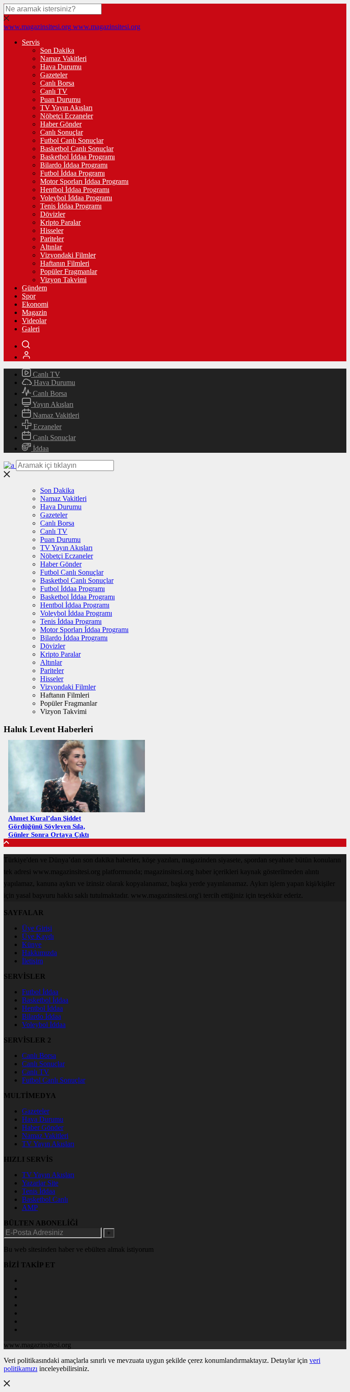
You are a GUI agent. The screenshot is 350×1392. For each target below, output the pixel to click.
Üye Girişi (37, 928)
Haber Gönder (61, 124)
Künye (31, 944)
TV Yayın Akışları (66, 107)
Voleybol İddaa (44, 1024)
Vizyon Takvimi (63, 279)
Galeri (31, 329)
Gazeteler (53, 75)
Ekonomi (35, 304)
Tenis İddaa (38, 1191)
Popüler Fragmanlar (68, 271)
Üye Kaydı (38, 936)
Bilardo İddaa (41, 1016)
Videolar (34, 320)
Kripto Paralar (60, 222)
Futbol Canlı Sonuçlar (71, 140)
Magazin (34, 312)
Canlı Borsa (57, 83)
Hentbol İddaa (42, 1008)
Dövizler (52, 214)
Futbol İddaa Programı (72, 173)
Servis (31, 42)
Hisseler (51, 230)
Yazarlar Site (40, 1183)
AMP (30, 1207)
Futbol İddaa (40, 992)
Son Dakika (57, 50)
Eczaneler (46, 426)
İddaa (40, 448)
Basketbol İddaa (45, 1000)
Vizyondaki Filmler (68, 255)
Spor (29, 296)
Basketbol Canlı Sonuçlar (76, 148)
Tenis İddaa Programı (71, 206)
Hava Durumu (61, 67)
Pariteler (52, 239)
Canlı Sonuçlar (61, 132)
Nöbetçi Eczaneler (66, 116)
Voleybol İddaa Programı (76, 198)
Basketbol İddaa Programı (77, 157)
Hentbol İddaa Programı (74, 189)
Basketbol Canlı (45, 1199)
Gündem (34, 288)
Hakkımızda (39, 953)
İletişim (32, 961)
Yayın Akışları (52, 404)
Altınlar (51, 247)
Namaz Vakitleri (63, 58)
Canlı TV (53, 91)
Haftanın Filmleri (64, 263)
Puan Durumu (60, 99)
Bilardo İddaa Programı (74, 165)
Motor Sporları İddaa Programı (84, 181)
